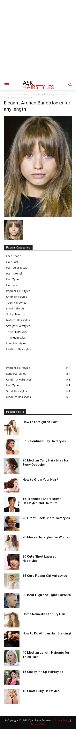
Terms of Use (38, 724)
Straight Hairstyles (18, 326)
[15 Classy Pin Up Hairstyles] (11, 677)
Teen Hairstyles (16, 302)
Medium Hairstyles (18, 349)
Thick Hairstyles (16, 332)
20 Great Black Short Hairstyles (46, 518)
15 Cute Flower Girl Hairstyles (44, 576)
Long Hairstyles (16, 343)
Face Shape (13, 256)
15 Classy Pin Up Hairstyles (42, 672)
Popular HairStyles (18, 291)
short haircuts (15, 308)
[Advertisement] (38, 40)
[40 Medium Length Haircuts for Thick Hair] (11, 658)
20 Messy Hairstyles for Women (46, 537)
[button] (6, 85)
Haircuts (11, 285)
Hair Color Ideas (16, 267)
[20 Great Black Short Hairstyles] (11, 523)
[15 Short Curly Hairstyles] (11, 696)
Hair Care (12, 262)
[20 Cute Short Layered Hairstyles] (11, 562)
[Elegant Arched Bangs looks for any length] (38, 216)
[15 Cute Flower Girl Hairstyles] (11, 581)
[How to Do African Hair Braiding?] (11, 639)
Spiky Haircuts (15, 314)
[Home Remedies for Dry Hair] (11, 619)
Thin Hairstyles (16, 337)
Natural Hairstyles (18, 320)
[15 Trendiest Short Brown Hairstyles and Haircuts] (11, 504)
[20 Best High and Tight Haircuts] (11, 600)
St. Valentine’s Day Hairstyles (44, 441)
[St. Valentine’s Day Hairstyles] (11, 446)
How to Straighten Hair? (40, 422)
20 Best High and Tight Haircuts (46, 595)
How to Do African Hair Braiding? (47, 633)
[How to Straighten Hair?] (11, 427)
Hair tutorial (14, 273)
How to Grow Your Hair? (40, 479)
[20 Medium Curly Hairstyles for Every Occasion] (11, 466)
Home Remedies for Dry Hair (43, 614)
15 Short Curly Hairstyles (41, 691)
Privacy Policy (62, 720)
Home (7, 94)
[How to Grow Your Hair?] (11, 485)
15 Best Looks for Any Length (30, 94)
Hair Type (12, 279)
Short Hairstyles (16, 297)
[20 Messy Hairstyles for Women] (11, 543)
